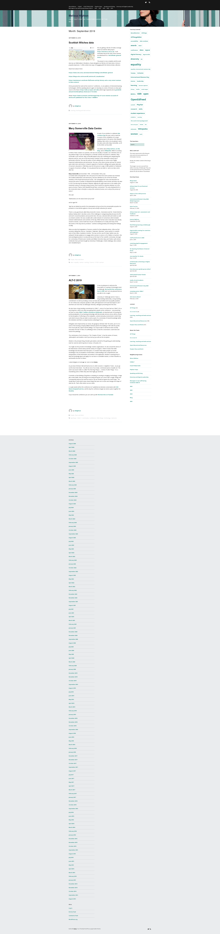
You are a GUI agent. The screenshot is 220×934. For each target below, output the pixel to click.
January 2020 (72, 669)
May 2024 (71, 515)
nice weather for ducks (136, 256)
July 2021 (71, 609)
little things (100, 418)
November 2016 (73, 801)
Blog (108, 8)
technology (107, 418)
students (133, 117)
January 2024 (72, 526)
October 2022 (72, 568)
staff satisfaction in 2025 (137, 238)
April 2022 (71, 583)
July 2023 (71, 541)
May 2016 (71, 820)
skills (140, 109)
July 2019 (71, 692)
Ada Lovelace (144, 41)
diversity (135, 59)
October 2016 (72, 805)
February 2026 (73, 455)
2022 (96, 8)
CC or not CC (133, 311)
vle (146, 124)
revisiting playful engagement (139, 243)
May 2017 (71, 782)
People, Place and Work (77, 259)
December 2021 (73, 594)
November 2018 (73, 722)
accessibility (134, 41)
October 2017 (72, 763)
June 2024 (71, 511)
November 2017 (73, 759)
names (81, 262)
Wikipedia (108, 150)
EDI (141, 59)
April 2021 (71, 616)
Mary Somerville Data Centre (85, 128)
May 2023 (71, 549)
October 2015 (72, 846)
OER (139, 93)
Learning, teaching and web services (80, 110)
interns (133, 81)
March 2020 (72, 662)
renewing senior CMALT (137, 291)
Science (92, 262)
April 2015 (71, 869)
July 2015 (71, 857)
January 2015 (72, 880)
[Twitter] (145, 2)
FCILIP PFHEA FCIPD (88, 6)
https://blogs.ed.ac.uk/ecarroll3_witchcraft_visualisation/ (87, 76)
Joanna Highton (134, 219)
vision (141, 124)
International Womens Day (140, 77)
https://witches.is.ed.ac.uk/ (105, 51)
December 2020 (73, 632)
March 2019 (72, 707)
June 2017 (71, 778)
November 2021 (73, 598)
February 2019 (73, 710)
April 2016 (71, 823)
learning (134, 85)
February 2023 (73, 560)
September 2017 (73, 767)
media (138, 89)
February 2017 (73, 793)
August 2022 (72, 575)
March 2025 (72, 481)
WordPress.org (73, 919)
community (85, 418)
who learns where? (135, 297)
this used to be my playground (139, 121)
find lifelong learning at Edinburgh (140, 225)
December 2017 (73, 756)
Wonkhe (71, 391)
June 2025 (71, 470)
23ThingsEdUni (136, 37)
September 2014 (73, 895)
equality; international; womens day (140, 69)
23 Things (132, 308)
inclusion (140, 73)
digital (147, 50)
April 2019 (71, 703)
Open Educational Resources (138, 321)
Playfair (140, 105)
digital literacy (136, 54)
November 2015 (73, 842)
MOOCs (133, 94)
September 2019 (73, 684)
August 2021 (72, 605)
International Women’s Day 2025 (139, 286)
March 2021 (72, 620)
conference (93, 418)
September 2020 (73, 639)
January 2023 (72, 564)
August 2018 (72, 733)
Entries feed (72, 912)
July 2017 (71, 774)
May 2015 (71, 865)
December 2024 (73, 492)
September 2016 (73, 808)
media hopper (144, 89)
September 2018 (73, 729)
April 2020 (71, 658)
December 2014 (73, 884)
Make (75, 929)
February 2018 (73, 748)
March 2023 (72, 556)
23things (144, 33)
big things (73, 418)
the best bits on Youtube (105, 394)
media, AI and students (136, 280)
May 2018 (71, 741)
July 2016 (71, 812)
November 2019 (73, 677)
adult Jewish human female (138, 274)
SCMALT (80, 6)
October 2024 (72, 500)
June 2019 (71, 695)
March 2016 (72, 827)
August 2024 (72, 504)
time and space (134, 124)
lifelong (132, 89)
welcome (114, 418)
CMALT (79, 418)
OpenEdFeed (138, 99)
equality (76, 262)
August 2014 (72, 899)
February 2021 (73, 624)
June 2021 (71, 613)
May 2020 (71, 654)
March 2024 (72, 519)
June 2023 (71, 545)
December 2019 (73, 673)
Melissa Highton (78, 15)
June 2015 (71, 861)
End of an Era (134, 206)
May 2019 (71, 699)
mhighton (78, 106)
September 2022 (73, 571)
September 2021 (73, 601)
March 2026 (72, 451)
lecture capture (143, 85)
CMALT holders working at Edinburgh (90, 312)
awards (134, 45)
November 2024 (73, 496)
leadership (140, 81)
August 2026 (72, 443)
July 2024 (71, 507)
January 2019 (72, 714)
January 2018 (72, 752)
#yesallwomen (135, 33)
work (141, 134)
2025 (112, 8)
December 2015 (73, 838)
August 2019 (72, 688)
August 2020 (72, 643)
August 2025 (72, 466)
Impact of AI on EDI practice (138, 193)
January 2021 (72, 628)
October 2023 (72, 530)
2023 (100, 8)
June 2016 (71, 816)
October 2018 (72, 726)
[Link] (131, 2)
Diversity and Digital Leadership (125, 6)
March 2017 (72, 790)
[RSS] (149, 2)
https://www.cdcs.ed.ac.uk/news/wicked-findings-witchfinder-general (91, 72)
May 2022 (71, 579)
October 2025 (72, 458)
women (102, 262)
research (134, 109)
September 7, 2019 (74, 275)
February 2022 (73, 590)
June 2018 (71, 737)
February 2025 (73, 485)
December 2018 (73, 718)
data (72, 262)
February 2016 (73, 831)
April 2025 (71, 477)
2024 (104, 8)
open (145, 93)
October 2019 (72, 680)
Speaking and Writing (109, 6)
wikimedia (133, 129)
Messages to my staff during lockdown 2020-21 (81, 8)
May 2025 (71, 473)
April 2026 (71, 447)
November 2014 (73, 887)
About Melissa (72, 6)
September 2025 (73, 462)
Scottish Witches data (81, 42)
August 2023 (72, 537)
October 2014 (72, 891)
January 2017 (72, 797)
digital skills (146, 54)
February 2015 (73, 876)
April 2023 (71, 552)
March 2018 (72, 744)
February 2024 (73, 522)
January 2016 (72, 835)
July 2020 (71, 647)
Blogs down (133, 180)
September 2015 (73, 850)
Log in (70, 908)
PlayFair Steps (98, 6)
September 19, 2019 (75, 123)
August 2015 (72, 854)
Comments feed (73, 915)
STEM (96, 262)
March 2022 (72, 586)
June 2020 (71, 650)
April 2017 (71, 786)
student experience (138, 113)
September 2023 (73, 534)
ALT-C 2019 (75, 280)
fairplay (133, 73)
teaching (140, 117)
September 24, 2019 (75, 38)
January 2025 (72, 488)
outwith (133, 105)
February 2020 (73, 665)
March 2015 (72, 872)
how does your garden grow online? (140, 269)
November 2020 (73, 635)
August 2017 (72, 771)
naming (87, 262)
